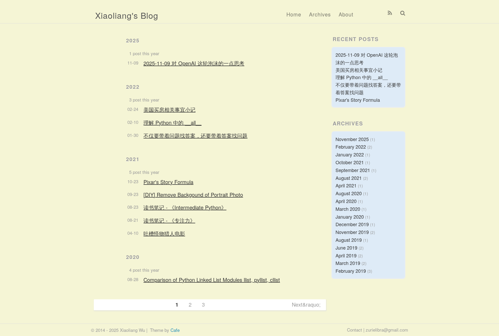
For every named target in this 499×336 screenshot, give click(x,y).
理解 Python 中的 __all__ (172, 122)
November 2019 (352, 232)
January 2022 (350, 154)
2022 (133, 86)
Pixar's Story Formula (168, 182)
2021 (133, 159)
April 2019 (346, 255)
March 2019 (348, 262)
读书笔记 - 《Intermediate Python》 (184, 207)
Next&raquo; (306, 304)
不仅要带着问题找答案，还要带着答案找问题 (195, 135)
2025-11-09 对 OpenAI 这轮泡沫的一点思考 (193, 63)
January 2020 (350, 216)
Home (293, 14)
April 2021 (346, 185)
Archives (320, 14)
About (346, 14)
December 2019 (352, 224)
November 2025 (352, 139)
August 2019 (349, 239)
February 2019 (351, 270)
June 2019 (346, 247)
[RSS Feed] (389, 13)
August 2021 (349, 177)
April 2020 (346, 201)
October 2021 (350, 162)
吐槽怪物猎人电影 (164, 233)
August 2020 (349, 193)
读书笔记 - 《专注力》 (169, 220)
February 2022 (351, 146)
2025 (133, 40)
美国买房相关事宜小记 (169, 109)
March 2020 (348, 208)
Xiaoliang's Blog (126, 15)
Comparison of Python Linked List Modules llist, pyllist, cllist (211, 279)
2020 (133, 257)
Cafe (175, 330)
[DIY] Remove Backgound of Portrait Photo (193, 194)
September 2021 (353, 170)
